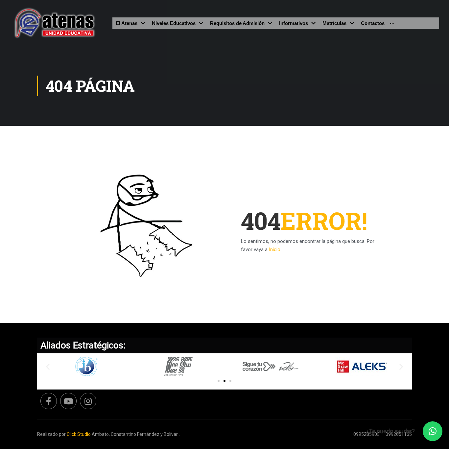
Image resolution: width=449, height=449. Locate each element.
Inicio (274, 249)
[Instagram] (88, 401)
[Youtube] (68, 401)
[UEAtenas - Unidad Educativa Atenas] (55, 23)
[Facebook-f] (48, 401)
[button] (219, 381)
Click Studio (79, 434)
